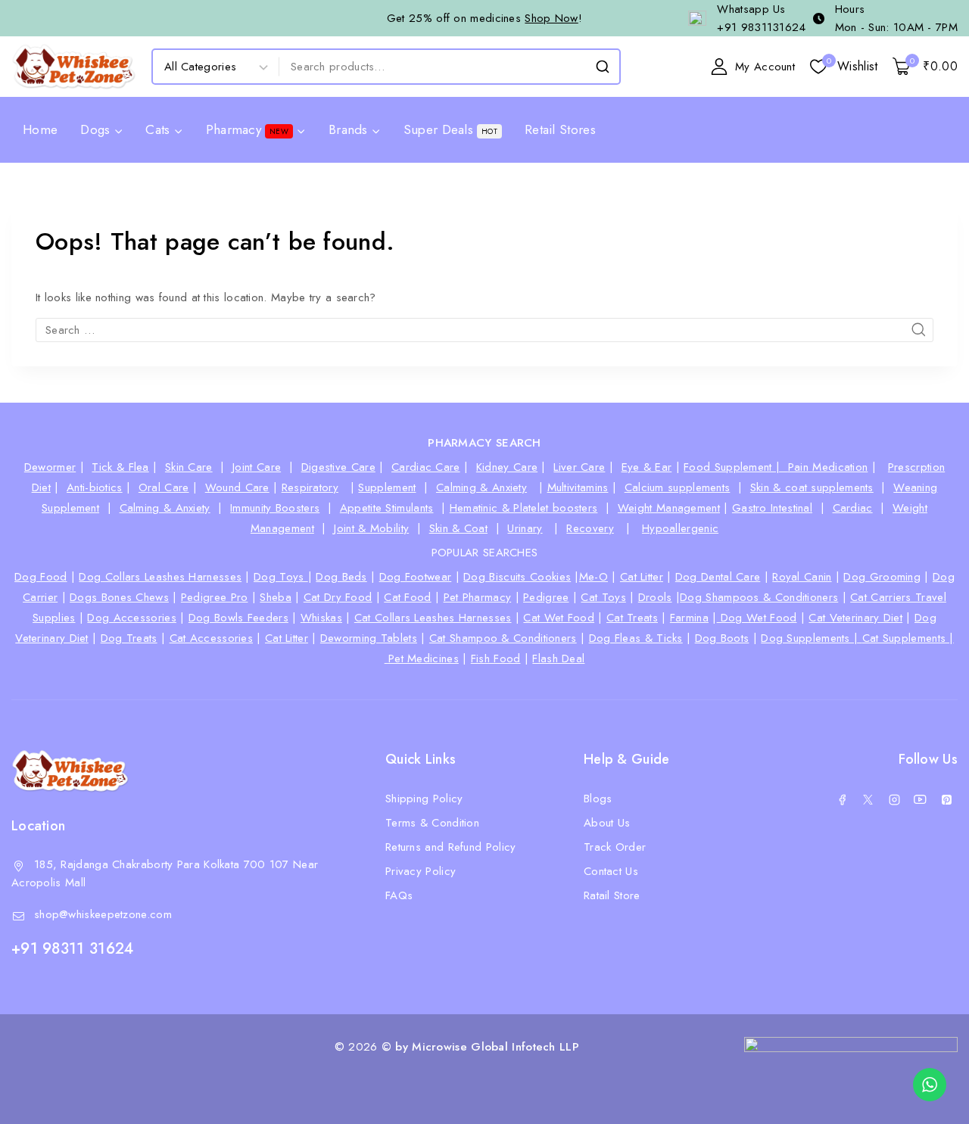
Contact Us (611, 871)
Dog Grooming (882, 576)
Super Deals (450, 129)
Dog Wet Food (757, 617)
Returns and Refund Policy (450, 847)
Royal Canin (801, 576)
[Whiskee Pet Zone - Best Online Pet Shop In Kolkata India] (73, 66)
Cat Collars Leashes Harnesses (433, 617)
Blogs (598, 798)
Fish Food (496, 658)
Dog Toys (281, 576)
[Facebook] (841, 800)
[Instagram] (894, 800)
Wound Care (237, 487)
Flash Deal (558, 658)
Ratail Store (612, 895)
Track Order (615, 847)
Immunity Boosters (274, 508)
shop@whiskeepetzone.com (103, 914)
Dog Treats (129, 638)
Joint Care (256, 467)
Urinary (524, 528)
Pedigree (546, 597)
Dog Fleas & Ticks (636, 638)
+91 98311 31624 (72, 949)
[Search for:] (484, 330)
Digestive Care (338, 467)
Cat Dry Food (338, 597)
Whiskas (321, 617)
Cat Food (407, 597)
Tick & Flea (120, 467)
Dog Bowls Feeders (238, 617)
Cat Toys (603, 597)
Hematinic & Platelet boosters (524, 508)
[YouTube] (920, 800)
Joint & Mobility (371, 528)
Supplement (387, 487)
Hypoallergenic (680, 528)
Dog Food (40, 576)
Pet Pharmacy (478, 597)
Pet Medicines (423, 658)
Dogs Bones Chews (119, 597)
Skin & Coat (458, 528)
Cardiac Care (425, 467)
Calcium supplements (678, 487)
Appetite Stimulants (387, 508)
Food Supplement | (736, 467)
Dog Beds (341, 576)
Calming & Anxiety (481, 487)
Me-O (593, 576)
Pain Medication (828, 467)
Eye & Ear (647, 467)
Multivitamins (578, 487)
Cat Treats (632, 617)
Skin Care (189, 467)
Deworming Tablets (368, 638)
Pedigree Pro (214, 597)
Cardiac (853, 508)
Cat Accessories (212, 638)
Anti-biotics (95, 487)
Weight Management (669, 508)
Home (40, 129)
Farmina (689, 617)
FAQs (399, 895)
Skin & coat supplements (812, 487)
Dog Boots (722, 638)
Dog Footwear (415, 576)
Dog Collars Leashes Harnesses (160, 576)
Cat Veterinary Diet (855, 617)
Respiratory (310, 487)
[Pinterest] (946, 800)
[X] (868, 800)
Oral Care (164, 487)
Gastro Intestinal (772, 508)
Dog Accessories (131, 617)
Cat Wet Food (558, 617)
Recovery (589, 528)
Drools (655, 597)
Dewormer (50, 467)
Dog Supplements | (811, 638)
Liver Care (579, 467)
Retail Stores (560, 129)
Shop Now (551, 18)
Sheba (275, 597)
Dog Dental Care (718, 576)
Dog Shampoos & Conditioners (759, 597)
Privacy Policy (420, 871)
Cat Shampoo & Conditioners (503, 638)
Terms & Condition (432, 822)
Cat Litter (641, 576)
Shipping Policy (424, 798)
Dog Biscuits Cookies (517, 576)
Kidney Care (506, 467)
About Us (607, 822)
